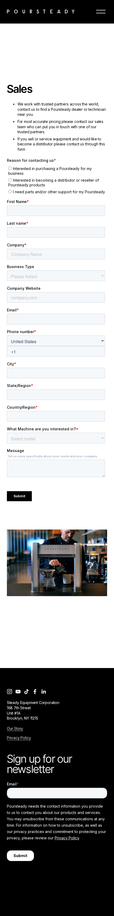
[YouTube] (18, 691)
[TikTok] (26, 691)
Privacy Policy (19, 737)
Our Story (15, 728)
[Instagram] (9, 691)
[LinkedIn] (43, 691)
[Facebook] (35, 691)
